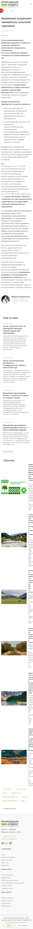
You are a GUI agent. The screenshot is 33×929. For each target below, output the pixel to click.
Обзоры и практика (7, 898)
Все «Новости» (9, 451)
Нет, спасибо (22, 925)
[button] (31, 4)
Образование (5, 903)
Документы (5, 865)
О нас (3, 854)
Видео (23, 800)
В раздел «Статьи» (10, 808)
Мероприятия (5, 906)
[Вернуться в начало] (9, 4)
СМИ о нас (25, 797)
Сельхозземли (7, 789)
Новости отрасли (7, 900)
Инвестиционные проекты (9, 880)
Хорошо (9, 925)
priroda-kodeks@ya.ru (9, 839)
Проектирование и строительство (12, 883)
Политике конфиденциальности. (16, 922)
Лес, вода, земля (21, 789)
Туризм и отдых (6, 885)
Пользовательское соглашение (11, 915)
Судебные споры (7, 888)
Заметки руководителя (9, 800)
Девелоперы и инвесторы (10, 797)
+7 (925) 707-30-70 (8, 836)
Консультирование (7, 875)
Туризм (4, 793)
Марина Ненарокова (20, 297)
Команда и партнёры (8, 857)
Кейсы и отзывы (6, 860)
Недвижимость (16, 793)
